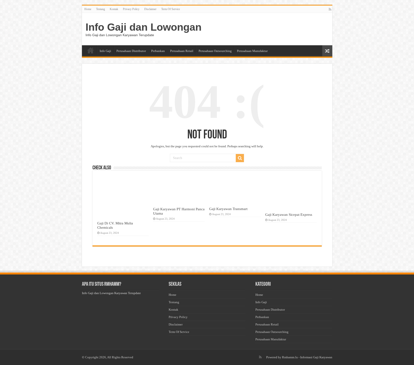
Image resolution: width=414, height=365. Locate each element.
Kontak (114, 9)
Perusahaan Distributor (131, 51)
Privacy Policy (131, 9)
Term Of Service (170, 9)
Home (87, 9)
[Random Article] (327, 51)
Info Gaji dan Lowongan (143, 27)
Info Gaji (105, 51)
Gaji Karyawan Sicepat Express (288, 214)
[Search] (240, 158)
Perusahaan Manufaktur (252, 51)
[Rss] (330, 9)
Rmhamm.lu (290, 357)
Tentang (100, 9)
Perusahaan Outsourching (215, 51)
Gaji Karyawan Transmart (228, 209)
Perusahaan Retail (181, 51)
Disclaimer (150, 9)
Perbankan (158, 51)
